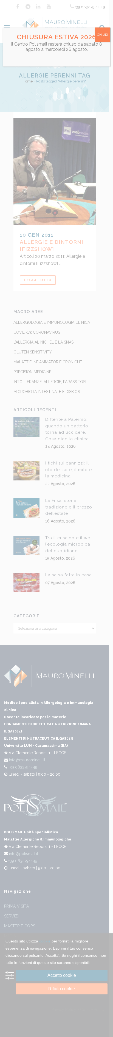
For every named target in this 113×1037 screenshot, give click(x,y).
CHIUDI (102, 35)
